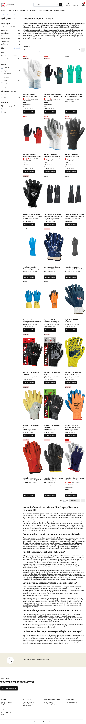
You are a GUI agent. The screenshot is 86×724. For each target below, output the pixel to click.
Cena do (14, 56)
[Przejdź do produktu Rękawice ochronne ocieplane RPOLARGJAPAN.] (33, 457)
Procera (6, 77)
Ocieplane (10, 30)
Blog (2, 714)
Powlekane (10, 33)
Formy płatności (49, 702)
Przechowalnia (27, 705)
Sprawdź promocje (9, 688)
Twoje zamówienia (28, 702)
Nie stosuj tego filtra (10, 91)
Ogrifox (6, 71)
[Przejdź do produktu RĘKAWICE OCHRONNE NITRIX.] (33, 405)
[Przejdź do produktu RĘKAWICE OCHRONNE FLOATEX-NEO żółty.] (75, 352)
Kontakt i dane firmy (7, 713)
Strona (73, 49)
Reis (5, 80)
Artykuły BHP (15, 15)
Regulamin (4, 704)
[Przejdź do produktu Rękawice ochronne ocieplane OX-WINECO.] (75, 405)
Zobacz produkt (29, 112)
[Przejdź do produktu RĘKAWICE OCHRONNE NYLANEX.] (54, 405)
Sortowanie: (26, 46)
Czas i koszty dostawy (50, 704)
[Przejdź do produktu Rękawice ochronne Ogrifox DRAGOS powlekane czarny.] (54, 457)
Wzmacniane (10, 38)
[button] (60, 4)
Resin (5, 83)
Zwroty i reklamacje (7, 702)
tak (5, 94)
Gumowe (10, 36)
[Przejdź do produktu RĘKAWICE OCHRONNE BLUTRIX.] (75, 299)
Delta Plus (7, 67)
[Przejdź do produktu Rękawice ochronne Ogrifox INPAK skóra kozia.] (75, 457)
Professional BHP (5, 15)
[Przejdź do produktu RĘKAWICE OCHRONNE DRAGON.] (33, 352)
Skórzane (10, 44)
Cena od (3, 56)
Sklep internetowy (41, 721)
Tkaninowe (10, 41)
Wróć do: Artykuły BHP (9, 27)
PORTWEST (7, 74)
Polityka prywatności (72, 702)
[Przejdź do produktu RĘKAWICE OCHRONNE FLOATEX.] (54, 352)
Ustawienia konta (28, 704)
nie (5, 97)
